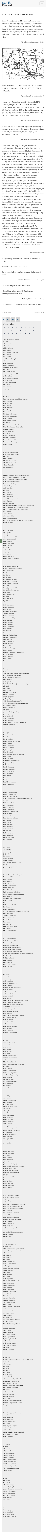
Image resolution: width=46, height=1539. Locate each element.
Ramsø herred (37, 312)
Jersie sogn (7, 312)
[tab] (4, 319)
